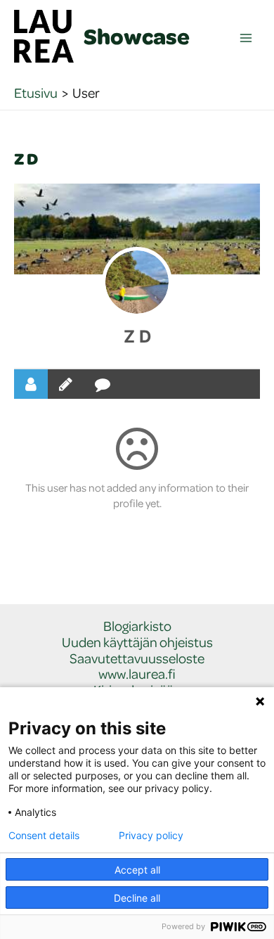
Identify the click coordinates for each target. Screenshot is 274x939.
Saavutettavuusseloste (137, 659)
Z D (137, 336)
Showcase (137, 35)
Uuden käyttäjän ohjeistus (137, 642)
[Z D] (137, 282)
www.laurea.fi (137, 674)
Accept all (137, 870)
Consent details (43, 835)
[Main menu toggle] (246, 38)
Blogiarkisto (137, 626)
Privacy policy (151, 835)
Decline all (137, 898)
